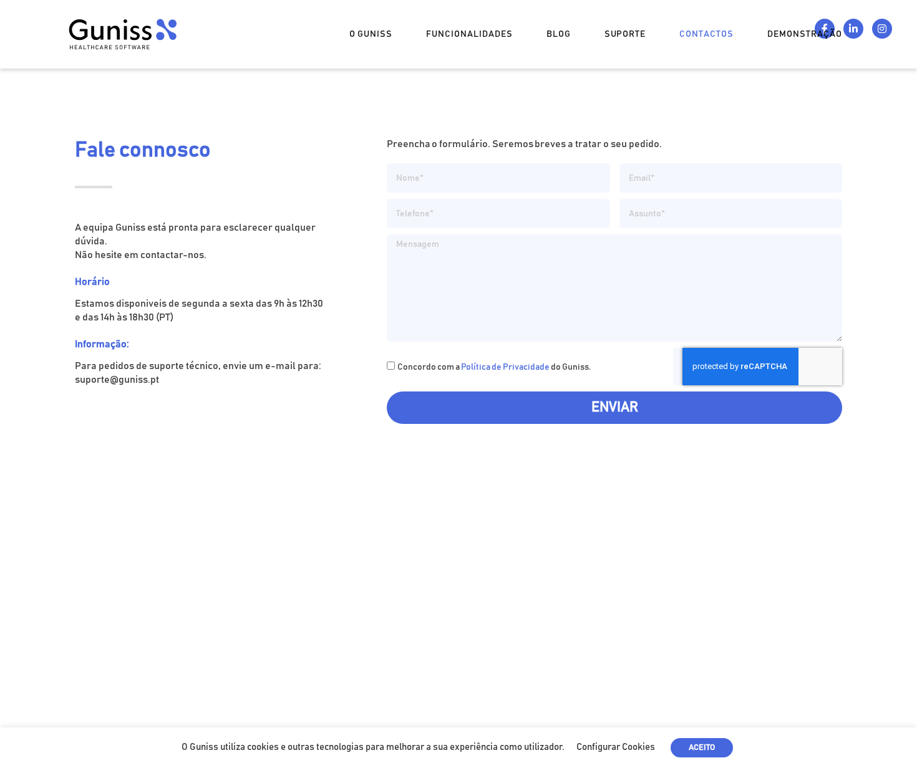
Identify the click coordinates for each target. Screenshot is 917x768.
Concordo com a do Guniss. (494, 367)
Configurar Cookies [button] (615, 747)
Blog (558, 34)
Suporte (625, 34)
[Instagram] (882, 29)
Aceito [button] (702, 748)
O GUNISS (370, 34)
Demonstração (804, 34)
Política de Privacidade (505, 367)
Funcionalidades (469, 34)
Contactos (706, 34)
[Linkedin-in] (853, 29)
